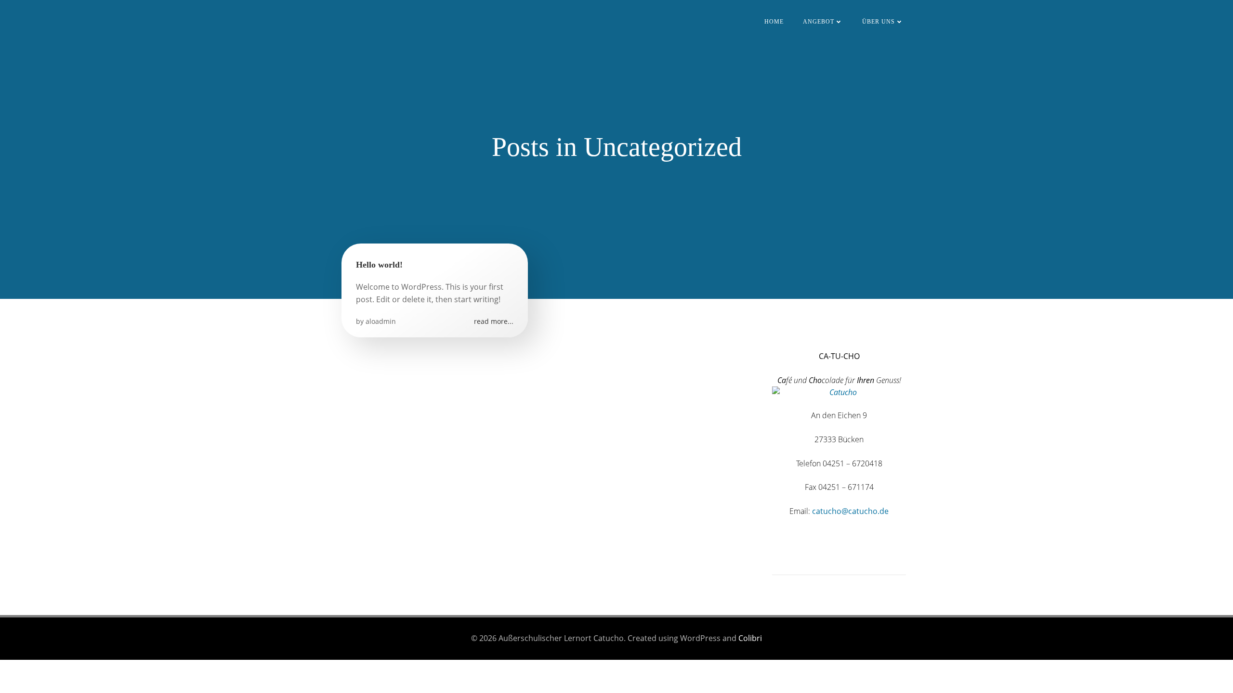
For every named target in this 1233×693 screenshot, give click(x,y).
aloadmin (381, 321)
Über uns (878, 21)
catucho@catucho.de (850, 511)
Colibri (750, 638)
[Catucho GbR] (773, 332)
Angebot (818, 21)
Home (774, 21)
